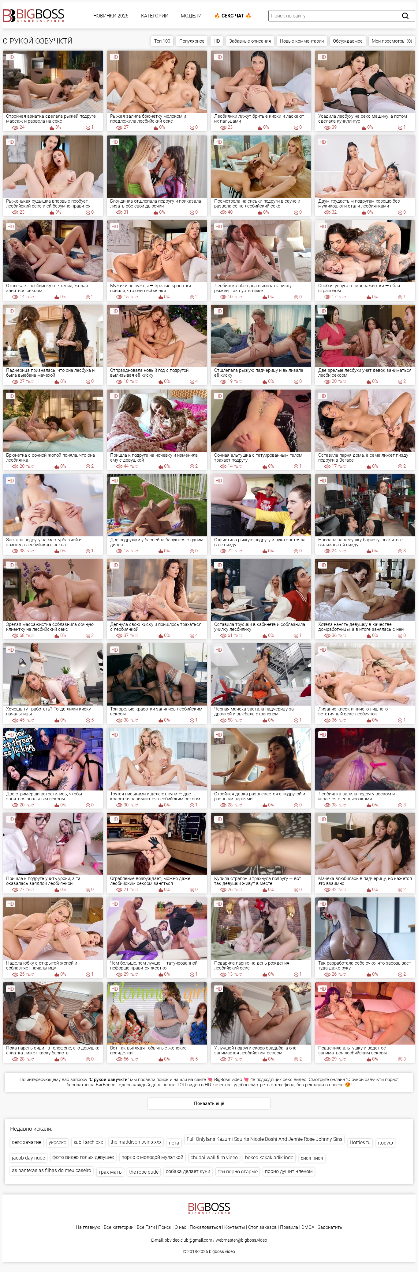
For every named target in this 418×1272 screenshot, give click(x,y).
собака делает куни (188, 1171)
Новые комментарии (302, 41)
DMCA (307, 1227)
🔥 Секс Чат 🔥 (233, 16)
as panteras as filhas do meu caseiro (51, 1170)
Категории (154, 16)
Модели (191, 16)
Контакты (234, 1227)
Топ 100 (162, 41)
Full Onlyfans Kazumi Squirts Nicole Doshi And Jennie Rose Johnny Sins (264, 1139)
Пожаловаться (205, 1227)
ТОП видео (188, 1084)
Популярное (191, 41)
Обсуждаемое (348, 41)
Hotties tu (360, 1142)
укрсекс (57, 1142)
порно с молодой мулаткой (152, 1157)
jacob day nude (28, 1158)
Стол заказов (262, 1227)
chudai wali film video (214, 1157)
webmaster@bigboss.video (241, 1240)
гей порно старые (238, 1172)
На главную (88, 1227)
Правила (289, 1227)
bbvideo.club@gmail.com (188, 1240)
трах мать (110, 1172)
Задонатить (330, 1227)
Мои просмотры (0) (392, 41)
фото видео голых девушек (83, 1157)
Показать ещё (209, 1103)
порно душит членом (289, 1171)
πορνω (385, 1143)
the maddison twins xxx (136, 1142)
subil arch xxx (88, 1142)
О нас (180, 1227)
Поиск (164, 1227)
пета (174, 1143)
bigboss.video (222, 1251)
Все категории (118, 1227)
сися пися (312, 1158)
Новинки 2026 (111, 16)
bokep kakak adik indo (269, 1157)
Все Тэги (146, 1227)
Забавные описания (250, 41)
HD (217, 41)
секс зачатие (26, 1142)
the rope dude (144, 1172)
